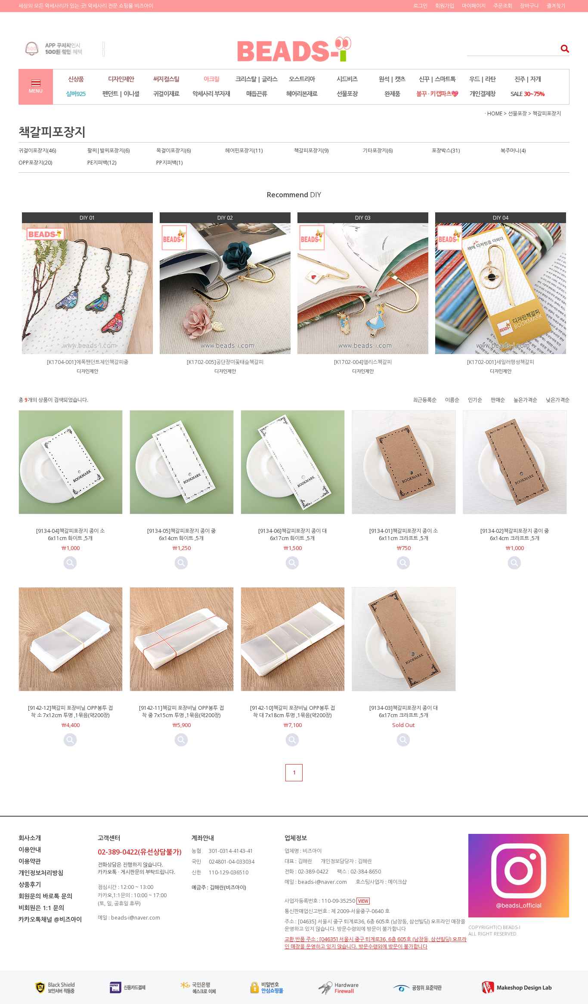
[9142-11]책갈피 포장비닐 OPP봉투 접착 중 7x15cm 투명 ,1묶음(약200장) (181, 711)
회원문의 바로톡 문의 (45, 896)
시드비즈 (347, 79)
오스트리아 (302, 79)
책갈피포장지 (546, 113)
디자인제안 (121, 79)
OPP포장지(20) (35, 162)
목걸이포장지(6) (173, 150)
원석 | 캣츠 (392, 79)
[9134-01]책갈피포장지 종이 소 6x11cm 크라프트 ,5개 (403, 534)
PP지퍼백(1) (169, 162)
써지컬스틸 (166, 79)
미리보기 (70, 563)
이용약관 (30, 861)
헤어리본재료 (301, 94)
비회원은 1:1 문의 (41, 908)
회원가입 (444, 5)
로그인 (420, 5)
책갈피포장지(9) (311, 150)
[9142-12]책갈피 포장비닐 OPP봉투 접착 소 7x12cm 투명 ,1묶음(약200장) (70, 711)
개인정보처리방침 (41, 873)
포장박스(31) (446, 150)
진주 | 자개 (527, 79)
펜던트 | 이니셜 (120, 94)
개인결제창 (482, 94)
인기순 (475, 400)
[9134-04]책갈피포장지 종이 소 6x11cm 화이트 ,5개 (70, 534)
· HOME (493, 113)
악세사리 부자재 (211, 94)
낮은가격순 (557, 400)
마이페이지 (474, 5)
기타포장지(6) (378, 150)
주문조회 (502, 5)
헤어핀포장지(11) (244, 150)
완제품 (392, 94)
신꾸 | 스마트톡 (437, 79)
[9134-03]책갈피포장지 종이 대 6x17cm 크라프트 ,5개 (403, 711)
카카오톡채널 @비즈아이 (50, 919)
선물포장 (347, 94)
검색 (562, 48)
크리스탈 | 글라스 (256, 79)
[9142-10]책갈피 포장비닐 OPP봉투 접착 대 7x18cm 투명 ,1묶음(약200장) (292, 711)
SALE (528, 94)
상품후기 (30, 884)
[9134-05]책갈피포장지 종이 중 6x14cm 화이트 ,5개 (181, 534)
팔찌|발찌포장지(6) (108, 150)
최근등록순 (424, 400)
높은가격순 (525, 400)
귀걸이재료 (166, 94)
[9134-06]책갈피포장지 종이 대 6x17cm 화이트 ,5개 (292, 534)
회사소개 (30, 838)
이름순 (452, 400)
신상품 (76, 79)
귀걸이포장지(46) (37, 150)
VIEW (363, 901)
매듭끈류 (256, 94)
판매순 (498, 400)
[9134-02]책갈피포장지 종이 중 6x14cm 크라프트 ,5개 (514, 534)
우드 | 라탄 (482, 79)
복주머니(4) (513, 150)
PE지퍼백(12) (101, 162)
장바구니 (529, 5)
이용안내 (30, 849)
